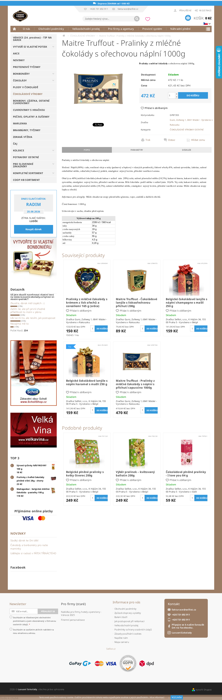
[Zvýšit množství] (176, 93)
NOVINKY (19, 60)
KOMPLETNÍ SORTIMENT (28, 173)
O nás (26, 28)
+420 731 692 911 (181, 614)
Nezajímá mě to (19, 323)
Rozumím (177, 697)
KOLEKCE (18, 150)
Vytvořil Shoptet (204, 689)
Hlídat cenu (198, 139)
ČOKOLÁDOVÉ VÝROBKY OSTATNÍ (186, 129)
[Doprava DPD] (146, 663)
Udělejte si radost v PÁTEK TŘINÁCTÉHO (33, 553)
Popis (87, 149)
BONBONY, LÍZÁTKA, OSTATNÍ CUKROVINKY (31, 102)
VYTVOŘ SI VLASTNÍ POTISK (30, 46)
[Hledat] (137, 18)
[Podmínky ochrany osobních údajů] (127, 663)
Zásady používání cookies (128, 633)
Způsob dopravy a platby (127, 612)
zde (166, 697)
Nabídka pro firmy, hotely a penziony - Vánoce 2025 (81, 613)
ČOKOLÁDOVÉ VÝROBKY (28, 94)
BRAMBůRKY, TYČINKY (27, 130)
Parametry (137, 149)
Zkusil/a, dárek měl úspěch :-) (27, 303)
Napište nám (121, 637)
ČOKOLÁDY (20, 80)
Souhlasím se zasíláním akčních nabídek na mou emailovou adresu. (33, 631)
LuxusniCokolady (182, 632)
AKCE (16, 53)
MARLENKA (20, 123)
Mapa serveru (121, 642)
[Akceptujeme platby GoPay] (80, 663)
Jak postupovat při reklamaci (129, 621)
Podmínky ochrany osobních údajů (133, 629)
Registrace (205, 10)
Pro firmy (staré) (73, 604)
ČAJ (15, 143)
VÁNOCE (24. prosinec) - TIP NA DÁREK (32, 39)
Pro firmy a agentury (121, 28)
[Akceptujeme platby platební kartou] (106, 663)
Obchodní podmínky (51, 28)
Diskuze (186, 149)
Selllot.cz (111, 649)
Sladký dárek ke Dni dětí (24, 540)
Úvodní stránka (14, 28)
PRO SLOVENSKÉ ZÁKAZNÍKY (23, 165)
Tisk (148, 139)
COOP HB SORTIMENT (26, 179)
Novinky (18, 533)
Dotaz (171, 139)
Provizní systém (152, 28)
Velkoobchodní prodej (86, 28)
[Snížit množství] (176, 97)
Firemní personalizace (73, 619)
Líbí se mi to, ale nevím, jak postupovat (33, 318)
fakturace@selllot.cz (184, 609)
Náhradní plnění (180, 28)
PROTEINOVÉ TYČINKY (27, 67)
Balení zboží (120, 617)
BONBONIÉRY (21, 73)
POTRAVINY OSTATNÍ (26, 157)
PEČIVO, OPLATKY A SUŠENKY (31, 116)
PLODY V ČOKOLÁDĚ (25, 87)
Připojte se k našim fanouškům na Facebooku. (188, 626)
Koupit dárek (33, 229)
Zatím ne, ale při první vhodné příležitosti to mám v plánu (27, 310)
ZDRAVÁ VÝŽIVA (22, 137)
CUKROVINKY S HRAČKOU (29, 110)
